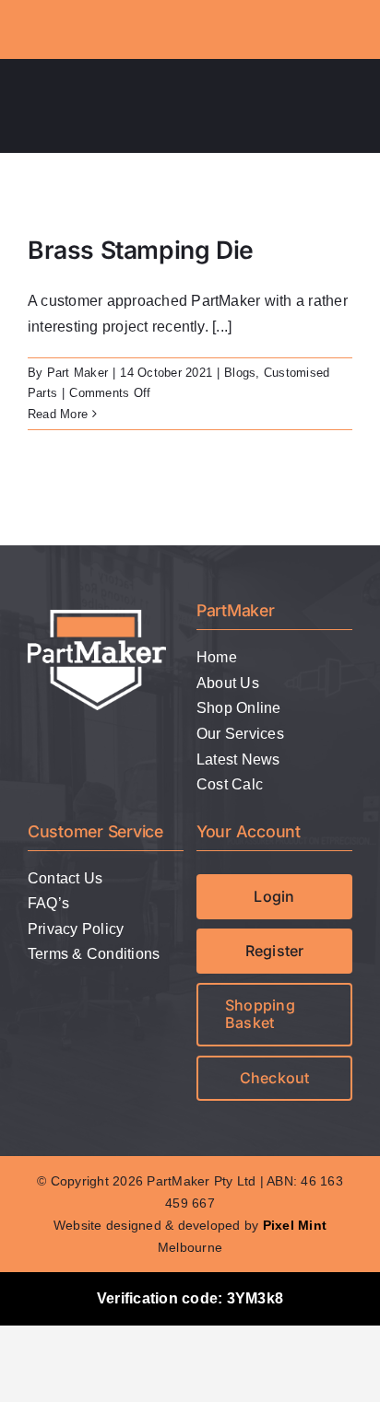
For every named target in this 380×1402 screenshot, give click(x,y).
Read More (58, 414)
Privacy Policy (76, 929)
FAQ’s (48, 903)
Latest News (238, 759)
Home (216, 657)
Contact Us (65, 878)
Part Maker (77, 373)
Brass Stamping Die (141, 249)
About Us (227, 683)
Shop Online (238, 708)
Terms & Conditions (94, 954)
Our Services (240, 734)
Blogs (239, 373)
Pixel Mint (295, 1225)
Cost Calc (229, 784)
